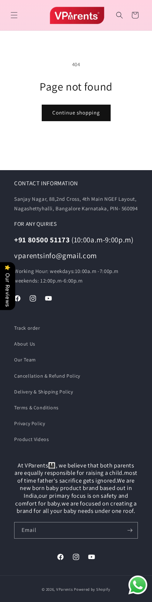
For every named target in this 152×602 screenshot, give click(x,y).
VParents (64, 589)
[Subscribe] (130, 530)
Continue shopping (76, 112)
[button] (14, 15)
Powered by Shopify (92, 589)
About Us (24, 344)
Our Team (25, 359)
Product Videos (31, 439)
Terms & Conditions (36, 407)
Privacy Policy (29, 423)
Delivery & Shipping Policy (43, 392)
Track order (27, 328)
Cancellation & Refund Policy (47, 376)
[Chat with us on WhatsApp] (138, 586)
